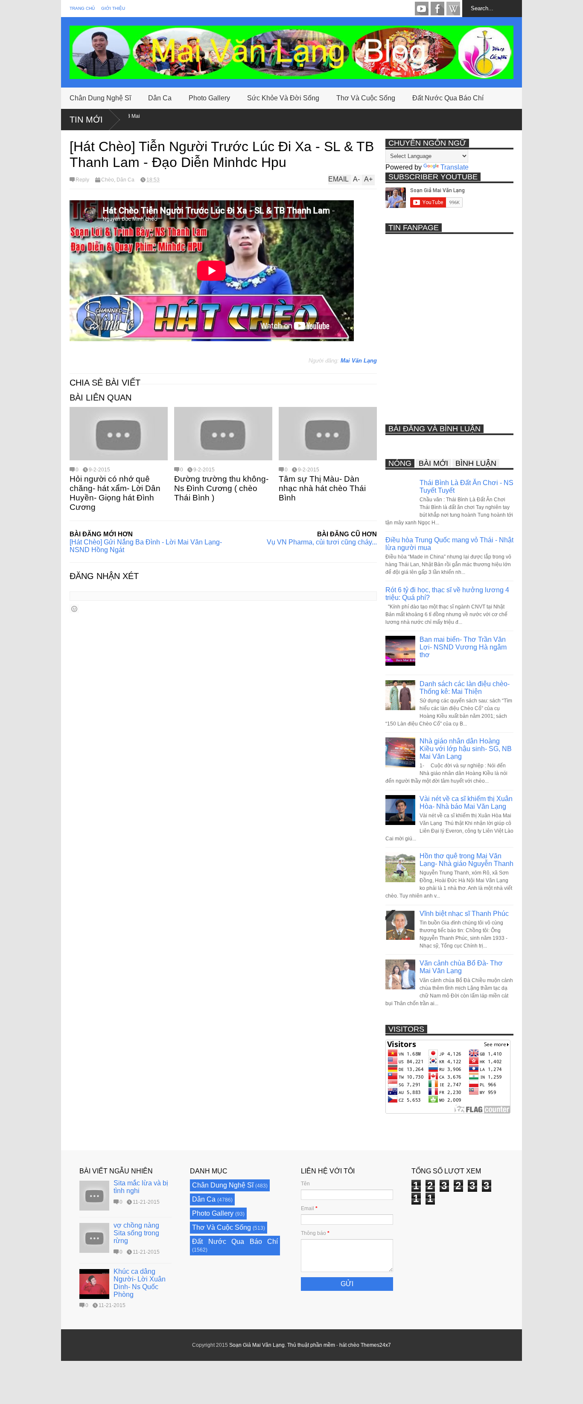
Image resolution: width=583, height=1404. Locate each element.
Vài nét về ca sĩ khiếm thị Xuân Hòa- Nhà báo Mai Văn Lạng (466, 802)
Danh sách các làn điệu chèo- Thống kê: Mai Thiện (465, 687)
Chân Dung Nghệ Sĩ (100, 98)
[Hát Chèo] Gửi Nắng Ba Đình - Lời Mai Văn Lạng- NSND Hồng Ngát (146, 545)
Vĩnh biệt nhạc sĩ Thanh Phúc (464, 913)
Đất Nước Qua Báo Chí (448, 98)
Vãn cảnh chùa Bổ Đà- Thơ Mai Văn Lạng (461, 966)
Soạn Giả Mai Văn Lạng (257, 1345)
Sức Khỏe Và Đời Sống (283, 98)
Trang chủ (82, 8)
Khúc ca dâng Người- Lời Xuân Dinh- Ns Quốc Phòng (140, 1283)
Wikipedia (453, 8)
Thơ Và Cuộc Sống (365, 98)
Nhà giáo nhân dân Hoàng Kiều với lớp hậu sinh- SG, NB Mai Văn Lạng (466, 748)
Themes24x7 (376, 1345)
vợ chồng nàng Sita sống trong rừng (136, 1233)
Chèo (107, 180)
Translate (454, 167)
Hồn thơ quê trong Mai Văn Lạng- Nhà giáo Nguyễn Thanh (466, 859)
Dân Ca (160, 98)
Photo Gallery (209, 98)
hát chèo (349, 1345)
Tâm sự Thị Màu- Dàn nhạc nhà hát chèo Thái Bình (322, 488)
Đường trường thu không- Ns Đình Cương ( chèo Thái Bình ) (221, 488)
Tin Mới (86, 119)
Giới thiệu (113, 8)
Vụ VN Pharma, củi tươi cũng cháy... (322, 542)
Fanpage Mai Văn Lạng (437, 8)
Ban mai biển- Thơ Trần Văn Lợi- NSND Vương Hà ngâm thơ (463, 647)
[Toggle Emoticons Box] (74, 608)
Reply (82, 180)
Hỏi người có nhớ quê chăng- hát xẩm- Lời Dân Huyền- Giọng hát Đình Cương (115, 493)
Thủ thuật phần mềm (311, 1345)
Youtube (422, 8)
